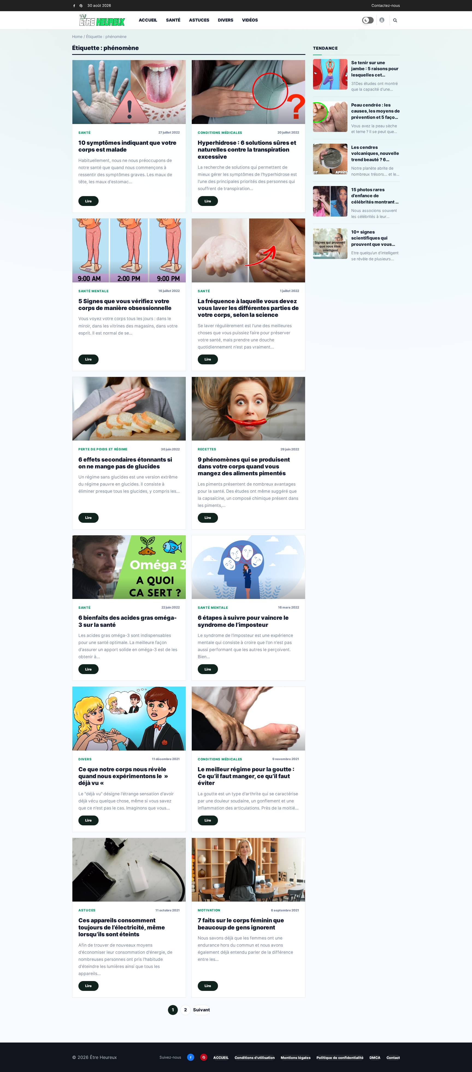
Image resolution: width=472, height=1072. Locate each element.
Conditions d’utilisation (255, 1058)
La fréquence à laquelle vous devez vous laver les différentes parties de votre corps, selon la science (248, 308)
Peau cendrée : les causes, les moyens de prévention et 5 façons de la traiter (375, 111)
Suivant (201, 1009)
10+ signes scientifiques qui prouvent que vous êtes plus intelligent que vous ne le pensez (375, 238)
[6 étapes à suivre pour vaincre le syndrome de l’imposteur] (248, 567)
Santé (173, 20)
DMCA (375, 1058)
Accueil (148, 20)
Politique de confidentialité (340, 1058)
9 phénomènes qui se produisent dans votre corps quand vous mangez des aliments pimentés (244, 466)
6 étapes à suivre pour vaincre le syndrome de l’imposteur (243, 621)
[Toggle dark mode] (368, 20)
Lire (88, 201)
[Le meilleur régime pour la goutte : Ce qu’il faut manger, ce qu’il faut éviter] (248, 718)
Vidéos (250, 20)
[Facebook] (74, 6)
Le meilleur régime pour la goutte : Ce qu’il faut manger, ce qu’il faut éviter (246, 776)
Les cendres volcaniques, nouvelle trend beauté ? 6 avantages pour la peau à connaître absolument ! (375, 153)
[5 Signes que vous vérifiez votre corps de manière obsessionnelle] (129, 250)
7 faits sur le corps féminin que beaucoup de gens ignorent (241, 924)
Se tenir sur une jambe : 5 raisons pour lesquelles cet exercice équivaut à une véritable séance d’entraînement (375, 69)
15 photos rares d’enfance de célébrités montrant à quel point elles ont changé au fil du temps (375, 196)
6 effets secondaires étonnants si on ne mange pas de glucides (125, 463)
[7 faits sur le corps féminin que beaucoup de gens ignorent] (248, 870)
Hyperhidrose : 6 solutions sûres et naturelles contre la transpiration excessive (247, 149)
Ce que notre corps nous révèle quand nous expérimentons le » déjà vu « (123, 776)
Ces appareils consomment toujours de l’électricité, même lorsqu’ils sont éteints (121, 927)
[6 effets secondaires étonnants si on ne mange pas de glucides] (129, 409)
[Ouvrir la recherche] (395, 20)
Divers (225, 20)
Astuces (199, 20)
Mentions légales (296, 1058)
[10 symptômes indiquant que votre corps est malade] (129, 92)
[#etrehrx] (381, 20)
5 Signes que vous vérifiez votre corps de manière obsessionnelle (125, 304)
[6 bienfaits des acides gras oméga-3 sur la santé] (129, 567)
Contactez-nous (385, 5)
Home (77, 36)
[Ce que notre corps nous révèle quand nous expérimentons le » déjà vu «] (129, 718)
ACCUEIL (221, 1058)
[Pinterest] (81, 6)
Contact (393, 1058)
